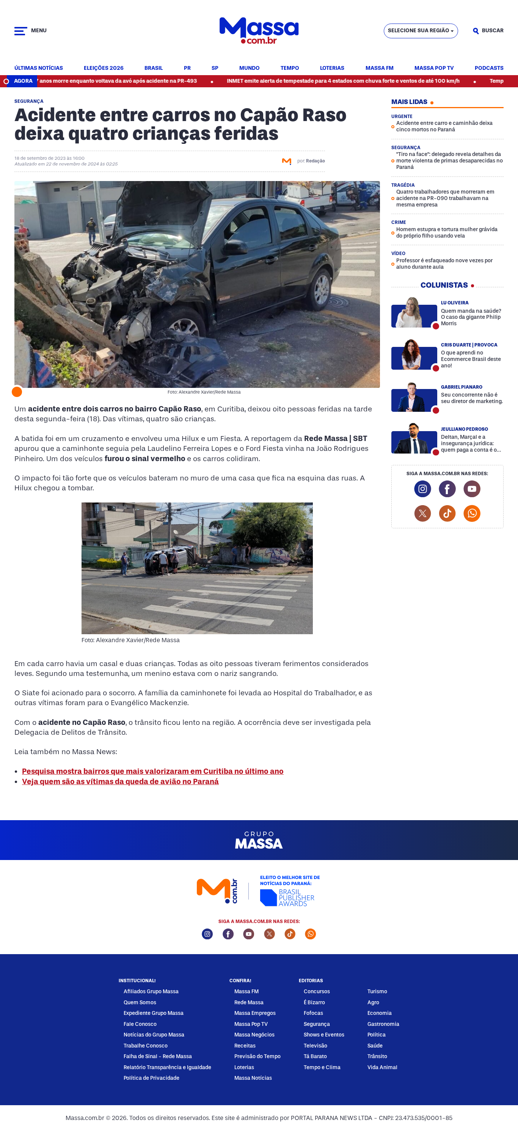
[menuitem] (38, 68)
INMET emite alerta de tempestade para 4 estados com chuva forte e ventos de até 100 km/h (302, 81)
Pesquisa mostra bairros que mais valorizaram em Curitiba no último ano (153, 771)
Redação (315, 161)
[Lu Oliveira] (414, 312)
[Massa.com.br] (258, 31)
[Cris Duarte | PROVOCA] (414, 354)
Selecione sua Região (418, 30)
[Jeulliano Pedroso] (414, 438)
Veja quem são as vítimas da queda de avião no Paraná (120, 781)
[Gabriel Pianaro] (414, 396)
